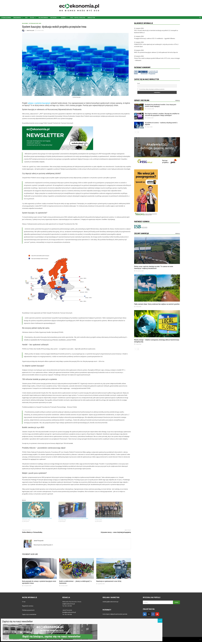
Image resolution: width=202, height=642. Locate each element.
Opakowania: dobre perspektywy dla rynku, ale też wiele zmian (37, 518)
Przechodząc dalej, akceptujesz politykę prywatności (151, 89)
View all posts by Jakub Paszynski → (43, 545)
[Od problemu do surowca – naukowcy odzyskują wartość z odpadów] (139, 123)
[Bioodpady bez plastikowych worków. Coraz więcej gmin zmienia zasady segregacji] (139, 105)
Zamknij (160, 620)
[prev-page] (135, 132)
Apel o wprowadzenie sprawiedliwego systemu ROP (107, 518)
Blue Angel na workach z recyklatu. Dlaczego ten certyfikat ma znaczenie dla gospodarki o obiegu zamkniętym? (162, 114)
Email (138, 83)
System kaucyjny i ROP (35, 23)
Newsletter (91, 17)
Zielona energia (43, 17)
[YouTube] (157, 614)
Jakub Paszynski (30, 30)
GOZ (26, 17)
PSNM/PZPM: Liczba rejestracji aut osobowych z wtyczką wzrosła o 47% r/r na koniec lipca (156, 45)
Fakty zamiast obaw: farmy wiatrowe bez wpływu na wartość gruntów (157, 304)
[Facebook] (153, 614)
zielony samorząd (141, 233)
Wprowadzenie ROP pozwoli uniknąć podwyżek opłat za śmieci (73, 518)
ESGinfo (63, 17)
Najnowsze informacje (143, 23)
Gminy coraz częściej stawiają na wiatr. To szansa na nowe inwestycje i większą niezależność (153, 267)
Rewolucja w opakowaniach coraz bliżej (108, 581)
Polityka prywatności (28, 610)
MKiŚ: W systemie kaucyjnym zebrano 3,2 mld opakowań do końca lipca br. (156, 52)
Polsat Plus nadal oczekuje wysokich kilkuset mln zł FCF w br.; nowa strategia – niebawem (157, 59)
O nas (23, 602)
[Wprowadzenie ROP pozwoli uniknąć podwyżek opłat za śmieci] (76, 509)
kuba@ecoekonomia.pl (69, 612)
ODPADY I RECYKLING (141, 100)
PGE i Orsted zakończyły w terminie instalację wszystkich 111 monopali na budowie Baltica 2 (156, 31)
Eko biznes (53, 17)
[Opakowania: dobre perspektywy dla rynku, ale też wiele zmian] (39, 509)
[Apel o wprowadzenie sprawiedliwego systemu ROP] (112, 509)
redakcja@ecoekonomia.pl (110, 602)
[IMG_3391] (146, 193)
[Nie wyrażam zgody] (200, 639)
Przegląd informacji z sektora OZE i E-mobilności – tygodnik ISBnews (154, 38)
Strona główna (6, 17)
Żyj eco (32, 17)
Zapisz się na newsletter (29, 614)
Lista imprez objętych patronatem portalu (115, 614)
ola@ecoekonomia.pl (68, 604)
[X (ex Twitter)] (149, 614)
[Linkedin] (145, 614)
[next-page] (138, 132)
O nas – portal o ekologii (77, 17)
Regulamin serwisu (27, 606)
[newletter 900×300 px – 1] (57, 138)
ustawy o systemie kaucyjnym (39, 103)
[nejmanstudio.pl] (125, 8)
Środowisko (17, 17)
